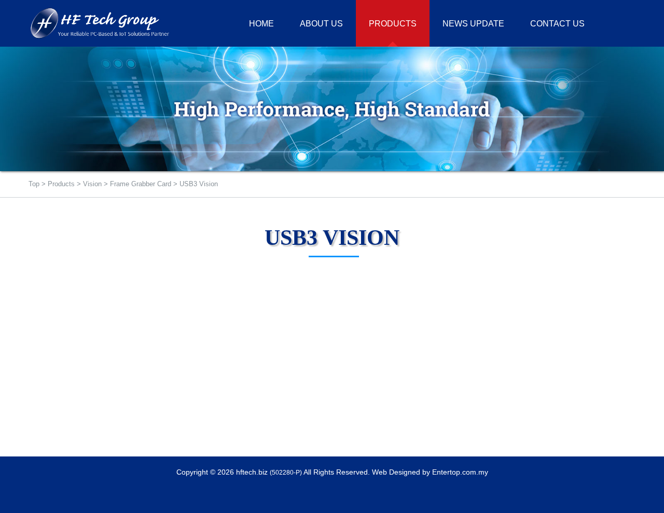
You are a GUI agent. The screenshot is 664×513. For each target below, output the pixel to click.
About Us (321, 23)
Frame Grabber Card (140, 184)
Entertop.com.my (460, 472)
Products (61, 184)
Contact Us (557, 23)
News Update (473, 23)
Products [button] (393, 23)
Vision (92, 184)
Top (34, 184)
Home (261, 23)
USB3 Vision (198, 184)
